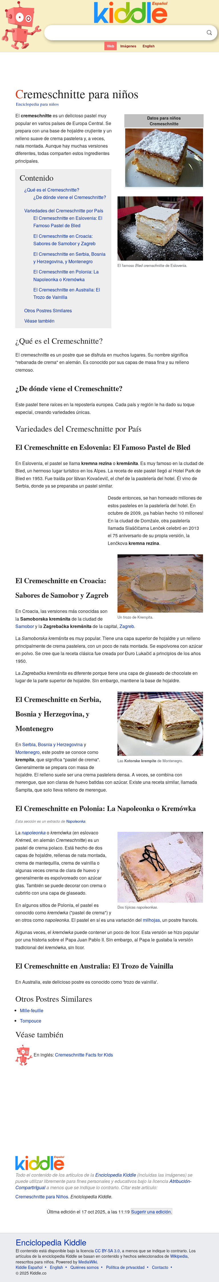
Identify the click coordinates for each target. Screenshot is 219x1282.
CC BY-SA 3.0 (107, 1250)
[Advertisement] (109, 68)
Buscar (209, 32)
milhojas (151, 920)
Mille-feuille (31, 1010)
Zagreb (126, 626)
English (149, 46)
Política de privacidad (125, 1267)
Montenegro (27, 752)
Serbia (29, 744)
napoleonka (34, 832)
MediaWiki (87, 1262)
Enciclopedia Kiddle (115, 1175)
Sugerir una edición (151, 1211)
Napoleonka (75, 821)
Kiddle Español (29, 1267)
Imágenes (128, 46)
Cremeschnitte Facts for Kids (84, 1054)
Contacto (160, 1267)
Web (110, 46)
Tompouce (30, 1020)
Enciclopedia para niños (37, 104)
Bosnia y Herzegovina (60, 744)
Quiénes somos (84, 1267)
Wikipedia (179, 1256)
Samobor (24, 626)
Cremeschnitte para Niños (41, 1196)
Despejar (197, 33)
